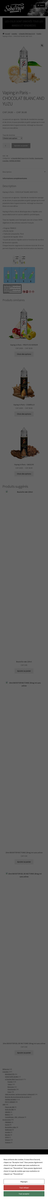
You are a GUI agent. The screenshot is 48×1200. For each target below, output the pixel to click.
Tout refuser (24, 1188)
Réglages (24, 1181)
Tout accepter (24, 1194)
